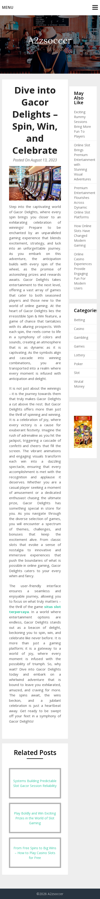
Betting (79, 320)
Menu (7, 7)
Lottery (79, 355)
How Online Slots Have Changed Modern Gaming (82, 235)
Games (79, 346)
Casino (79, 328)
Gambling (81, 337)
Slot (77, 372)
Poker (78, 364)
